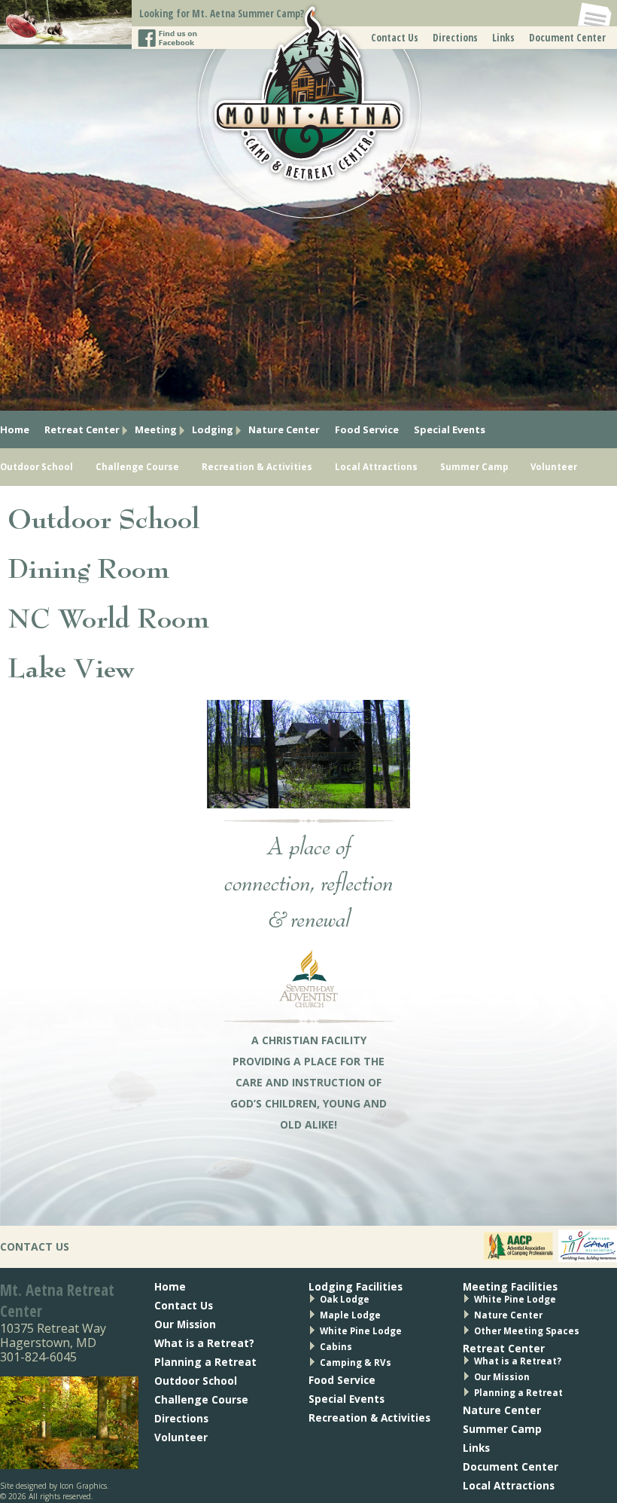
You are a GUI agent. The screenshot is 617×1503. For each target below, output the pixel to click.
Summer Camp (474, 466)
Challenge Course (137, 466)
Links (503, 37)
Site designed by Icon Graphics (53, 1485)
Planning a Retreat (205, 1362)
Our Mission (185, 1324)
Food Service (367, 429)
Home (14, 429)
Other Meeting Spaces (526, 1331)
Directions (455, 37)
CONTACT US (34, 1246)
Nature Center (284, 429)
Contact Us (394, 37)
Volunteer (553, 466)
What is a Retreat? (204, 1343)
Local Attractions (376, 466)
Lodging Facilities (355, 1286)
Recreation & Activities (257, 466)
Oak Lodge (344, 1299)
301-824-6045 (38, 1357)
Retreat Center (82, 429)
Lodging (212, 429)
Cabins (336, 1346)
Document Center (567, 37)
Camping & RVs (355, 1362)
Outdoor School (36, 466)
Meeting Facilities (510, 1286)
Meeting (156, 429)
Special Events (449, 429)
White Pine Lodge (361, 1331)
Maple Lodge (350, 1315)
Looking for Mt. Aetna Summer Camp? (221, 13)
